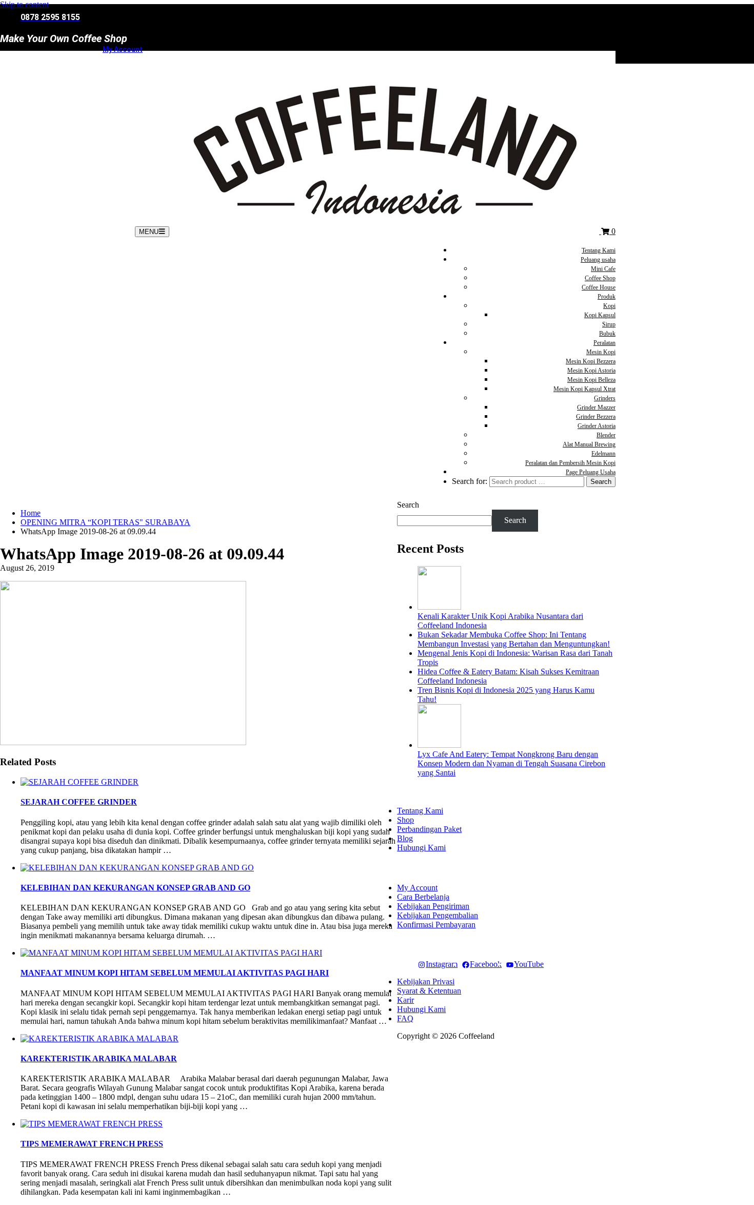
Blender (606, 435)
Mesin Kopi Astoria (591, 370)
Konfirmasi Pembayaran (436, 924)
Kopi (609, 305)
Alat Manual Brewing (589, 444)
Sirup (609, 324)
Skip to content (24, 4)
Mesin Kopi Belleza (591, 379)
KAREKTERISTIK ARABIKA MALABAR (99, 1058)
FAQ (405, 1018)
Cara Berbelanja (423, 896)
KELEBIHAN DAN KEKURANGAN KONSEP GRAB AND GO (135, 887)
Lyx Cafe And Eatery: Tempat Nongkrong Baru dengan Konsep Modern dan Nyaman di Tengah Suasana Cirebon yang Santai (511, 763)
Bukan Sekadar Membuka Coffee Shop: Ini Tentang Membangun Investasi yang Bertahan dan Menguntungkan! (514, 639)
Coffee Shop (600, 278)
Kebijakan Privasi (425, 981)
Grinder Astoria (597, 426)
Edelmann (603, 453)
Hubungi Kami (421, 847)
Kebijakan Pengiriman (433, 906)
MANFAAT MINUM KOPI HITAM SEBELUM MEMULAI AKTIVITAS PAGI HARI (175, 972)
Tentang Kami (599, 250)
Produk (607, 296)
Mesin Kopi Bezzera (591, 361)
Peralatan (604, 342)
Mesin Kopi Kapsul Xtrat (584, 389)
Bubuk (607, 333)
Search (408, 504)
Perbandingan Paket (429, 829)
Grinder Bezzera (596, 416)
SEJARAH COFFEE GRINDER (79, 802)
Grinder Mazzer (596, 407)
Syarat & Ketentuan (429, 990)
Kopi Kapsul (600, 315)
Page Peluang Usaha (591, 472)
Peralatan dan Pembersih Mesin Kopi (570, 463)
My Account (123, 49)
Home (31, 513)
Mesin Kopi (601, 352)
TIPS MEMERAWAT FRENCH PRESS (92, 1143)
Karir (405, 1000)
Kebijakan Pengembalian (437, 915)
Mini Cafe (603, 269)
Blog (405, 838)
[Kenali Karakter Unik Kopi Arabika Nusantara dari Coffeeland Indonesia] (439, 606)
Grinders (605, 398)
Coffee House (599, 287)
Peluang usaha (598, 259)
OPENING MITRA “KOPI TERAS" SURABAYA (105, 522)
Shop (405, 819)
